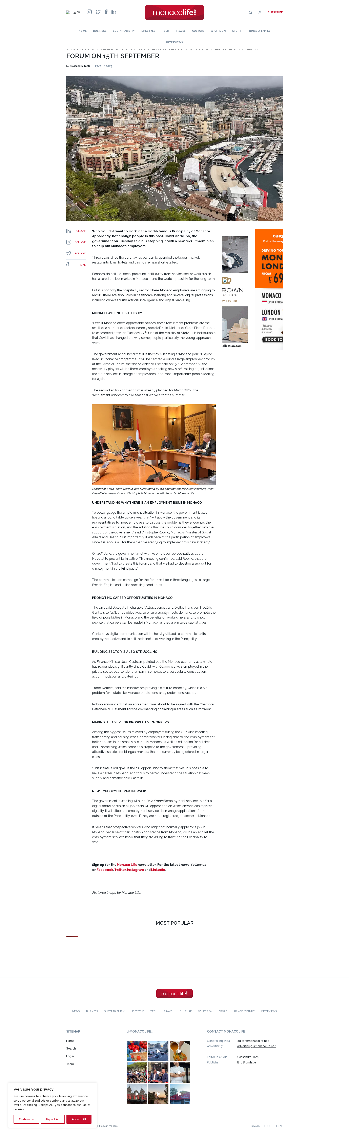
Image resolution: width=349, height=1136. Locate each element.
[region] (52, 1105)
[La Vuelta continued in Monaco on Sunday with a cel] (137, 1072)
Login (70, 1056)
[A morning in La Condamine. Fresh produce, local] (137, 1051)
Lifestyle (148, 31)
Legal (279, 1125)
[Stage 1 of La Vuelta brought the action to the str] (158, 1072)
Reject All (52, 1119)
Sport (236, 31)
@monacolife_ (140, 1031)
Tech (165, 31)
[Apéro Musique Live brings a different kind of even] (180, 1094)
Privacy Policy (260, 1125)
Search (71, 1048)
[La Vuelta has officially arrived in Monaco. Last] (137, 1094)
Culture (198, 31)
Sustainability (124, 31)
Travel (181, 31)
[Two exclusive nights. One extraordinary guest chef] (180, 1072)
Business (99, 31)
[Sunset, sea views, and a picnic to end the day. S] (158, 1094)
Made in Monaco (108, 1125)
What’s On (218, 31)
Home (70, 1040)
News (83, 31)
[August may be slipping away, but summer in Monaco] (180, 1051)
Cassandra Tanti (80, 66)
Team (70, 1064)
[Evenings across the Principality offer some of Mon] (158, 1051)
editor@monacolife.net (253, 1040)
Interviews (174, 42)
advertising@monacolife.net (256, 1046)
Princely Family (259, 31)
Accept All (79, 1119)
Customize (26, 1119)
